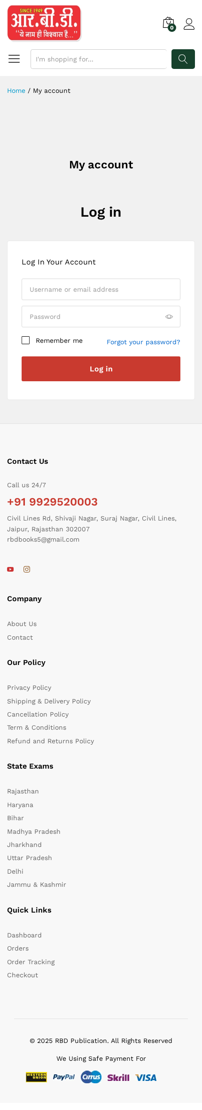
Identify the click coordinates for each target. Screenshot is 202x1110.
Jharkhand (24, 844)
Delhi (15, 871)
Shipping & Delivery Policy (49, 701)
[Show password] (169, 317)
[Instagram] (26, 570)
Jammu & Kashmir (36, 884)
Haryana (20, 804)
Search (183, 59)
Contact (20, 637)
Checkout (22, 975)
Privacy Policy (29, 687)
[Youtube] (10, 570)
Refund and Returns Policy (50, 741)
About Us (22, 623)
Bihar (15, 818)
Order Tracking (30, 962)
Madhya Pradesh (34, 831)
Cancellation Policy (38, 714)
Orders (18, 948)
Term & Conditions (36, 727)
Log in (101, 212)
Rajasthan (23, 791)
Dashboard (24, 935)
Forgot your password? (143, 342)
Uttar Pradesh (29, 857)
